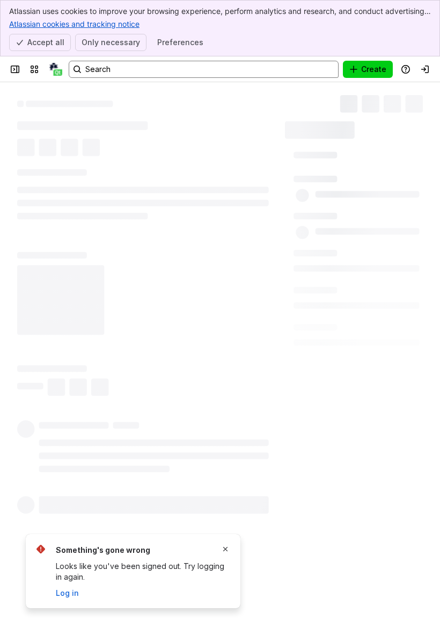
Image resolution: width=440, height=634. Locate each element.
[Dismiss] (225, 549)
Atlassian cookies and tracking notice (74, 23)
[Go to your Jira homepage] (55, 69)
